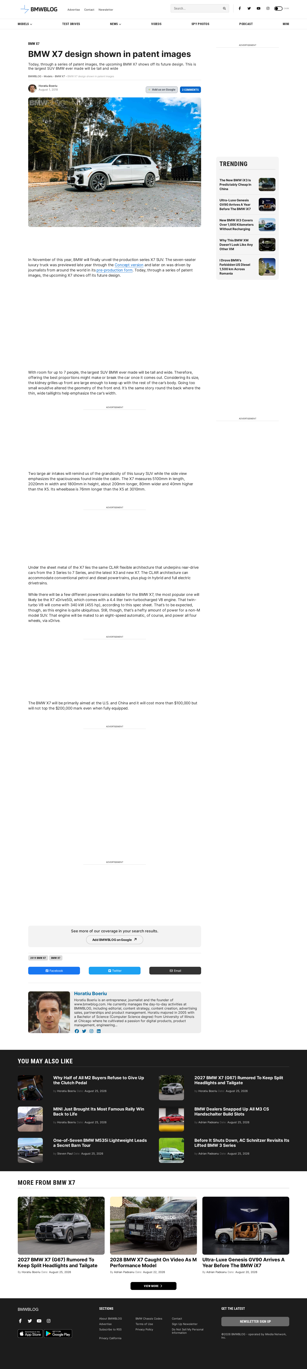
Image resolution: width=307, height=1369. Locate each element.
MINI (286, 24)
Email (177, 970)
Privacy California (110, 1338)
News (114, 24)
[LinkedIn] (98, 1031)
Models (23, 24)
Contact (89, 9)
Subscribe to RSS (110, 1329)
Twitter (116, 970)
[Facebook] (240, 8)
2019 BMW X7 (38, 957)
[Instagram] (268, 8)
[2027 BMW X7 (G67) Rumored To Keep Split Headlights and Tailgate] (171, 1077)
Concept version (129, 265)
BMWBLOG (34, 76)
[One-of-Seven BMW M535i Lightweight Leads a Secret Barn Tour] (30, 1140)
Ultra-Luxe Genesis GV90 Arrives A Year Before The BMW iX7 (235, 204)
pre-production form (114, 270)
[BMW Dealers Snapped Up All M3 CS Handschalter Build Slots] (171, 1109)
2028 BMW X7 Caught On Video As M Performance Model (153, 1262)
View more (151, 1286)
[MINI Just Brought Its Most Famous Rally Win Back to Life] (30, 1109)
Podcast (246, 24)
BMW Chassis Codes (149, 1318)
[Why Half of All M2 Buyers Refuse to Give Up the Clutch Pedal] (30, 1077)
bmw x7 (55, 957)
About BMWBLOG (110, 1318)
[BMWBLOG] (52, 1310)
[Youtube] (258, 8)
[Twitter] (249, 8)
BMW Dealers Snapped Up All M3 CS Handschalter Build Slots (231, 1112)
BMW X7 (33, 44)
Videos (156, 24)
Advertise (73, 9)
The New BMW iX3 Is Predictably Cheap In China (235, 184)
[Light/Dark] (278, 8)
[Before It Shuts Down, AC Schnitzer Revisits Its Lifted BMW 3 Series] (171, 1140)
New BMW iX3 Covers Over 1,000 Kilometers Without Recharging (236, 224)
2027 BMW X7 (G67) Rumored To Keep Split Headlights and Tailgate (238, 1080)
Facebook (56, 970)
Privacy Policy (144, 1329)
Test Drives (71, 24)
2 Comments (190, 89)
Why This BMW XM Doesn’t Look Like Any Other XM (236, 244)
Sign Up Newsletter (185, 1324)
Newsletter (106, 9)
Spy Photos (200, 24)
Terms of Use (144, 1324)
